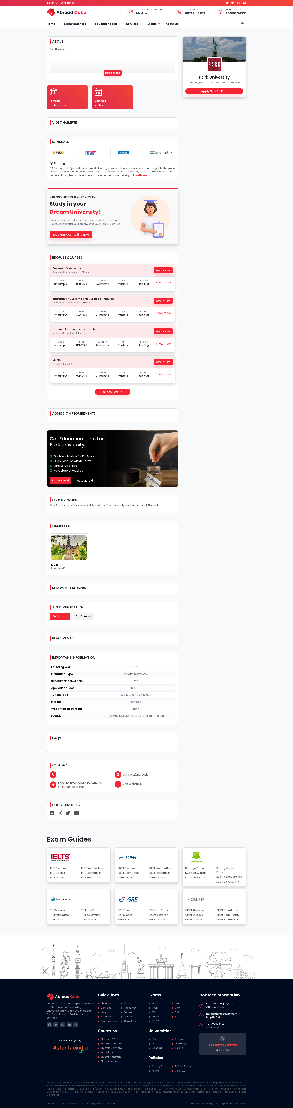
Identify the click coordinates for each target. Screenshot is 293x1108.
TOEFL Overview (127, 868)
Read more (112, 73)
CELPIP (155, 1021)
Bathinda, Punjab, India (220, 1003)
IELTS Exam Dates (91, 877)
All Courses (111, 391)
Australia (180, 1039)
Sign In (53, 3)
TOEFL (155, 1007)
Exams (152, 24)
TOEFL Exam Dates (128, 873)
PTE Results (56, 919)
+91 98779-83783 (223, 1045)
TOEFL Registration (159, 873)
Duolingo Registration (229, 877)
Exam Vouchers (75, 24)
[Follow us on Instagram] (238, 3)
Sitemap (241, 1103)
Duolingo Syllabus (195, 873)
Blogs (127, 1003)
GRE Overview (125, 910)
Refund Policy (183, 1066)
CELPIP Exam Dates (227, 919)
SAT (177, 1012)
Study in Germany (111, 1048)
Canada (157, 1048)
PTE (154, 1012)
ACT (177, 1016)
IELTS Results (57, 877)
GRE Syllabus (125, 915)
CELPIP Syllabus (194, 915)
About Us (172, 24)
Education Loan (106, 24)
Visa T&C (180, 1070)
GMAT (178, 1007)
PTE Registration (90, 915)
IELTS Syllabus (58, 873)
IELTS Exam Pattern (92, 868)
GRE (177, 1003)
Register (69, 3)
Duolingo (157, 1016)
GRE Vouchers (157, 919)
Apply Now (163, 270)
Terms (155, 1070)
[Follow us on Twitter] (232, 3)
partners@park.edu (135, 775)
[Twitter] (67, 814)
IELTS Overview (58, 868)
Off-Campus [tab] (83, 616)
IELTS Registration (91, 873)
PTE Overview (57, 910)
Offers (128, 1016)
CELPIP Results (193, 919)
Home (51, 24)
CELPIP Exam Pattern (228, 910)
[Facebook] (52, 814)
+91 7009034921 (215, 1023)
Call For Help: (192, 9)
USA (154, 1039)
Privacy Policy (160, 1066)
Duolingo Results (195, 877)
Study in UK (107, 1052)
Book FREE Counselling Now (70, 234)
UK (153, 1043)
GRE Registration (158, 915)
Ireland (179, 1048)
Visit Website (131, 784)
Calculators (131, 1021)
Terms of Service (201, 1103)
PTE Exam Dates (59, 915)
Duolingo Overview (196, 868)
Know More (83, 481)
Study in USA (108, 1039)
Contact (106, 1007)
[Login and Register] (242, 23)
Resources (130, 1007)
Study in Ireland (110, 1061)
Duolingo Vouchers (227, 881)
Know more (163, 283)
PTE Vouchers (89, 919)
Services (132, 24)
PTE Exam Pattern (91, 910)
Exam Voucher (109, 1021)
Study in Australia (111, 1056)
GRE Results (124, 919)
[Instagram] (60, 814)
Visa (103, 1012)
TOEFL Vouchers (158, 877)
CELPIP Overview (194, 910)
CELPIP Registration (227, 915)
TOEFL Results (125, 877)
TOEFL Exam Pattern (160, 868)
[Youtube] (76, 814)
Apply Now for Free (214, 91)
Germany (180, 1043)
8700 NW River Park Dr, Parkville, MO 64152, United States (80, 785)
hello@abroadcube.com (150, 9)
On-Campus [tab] (59, 616)
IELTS (154, 1003)
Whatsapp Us (233, 9)
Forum (128, 1012)
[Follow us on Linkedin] (75, 1024)
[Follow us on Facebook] (227, 3)
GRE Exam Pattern (159, 910)
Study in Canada (111, 1043)
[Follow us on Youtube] (244, 3)
